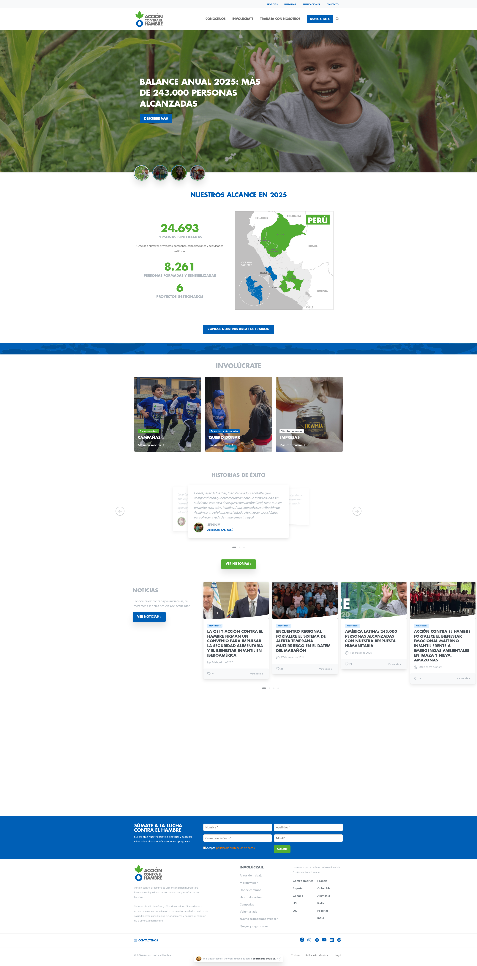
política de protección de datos (235, 847)
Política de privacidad (317, 955)
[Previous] (120, 511)
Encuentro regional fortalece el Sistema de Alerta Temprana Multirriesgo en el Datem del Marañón (303, 641)
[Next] (357, 511)
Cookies (295, 955)
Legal (338, 955)
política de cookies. (264, 958)
